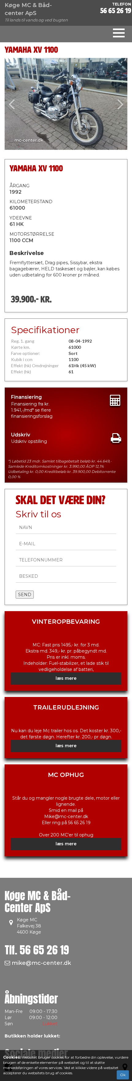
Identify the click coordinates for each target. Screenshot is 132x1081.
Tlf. (37, 950)
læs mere (66, 678)
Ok (123, 1074)
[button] (14, 104)
